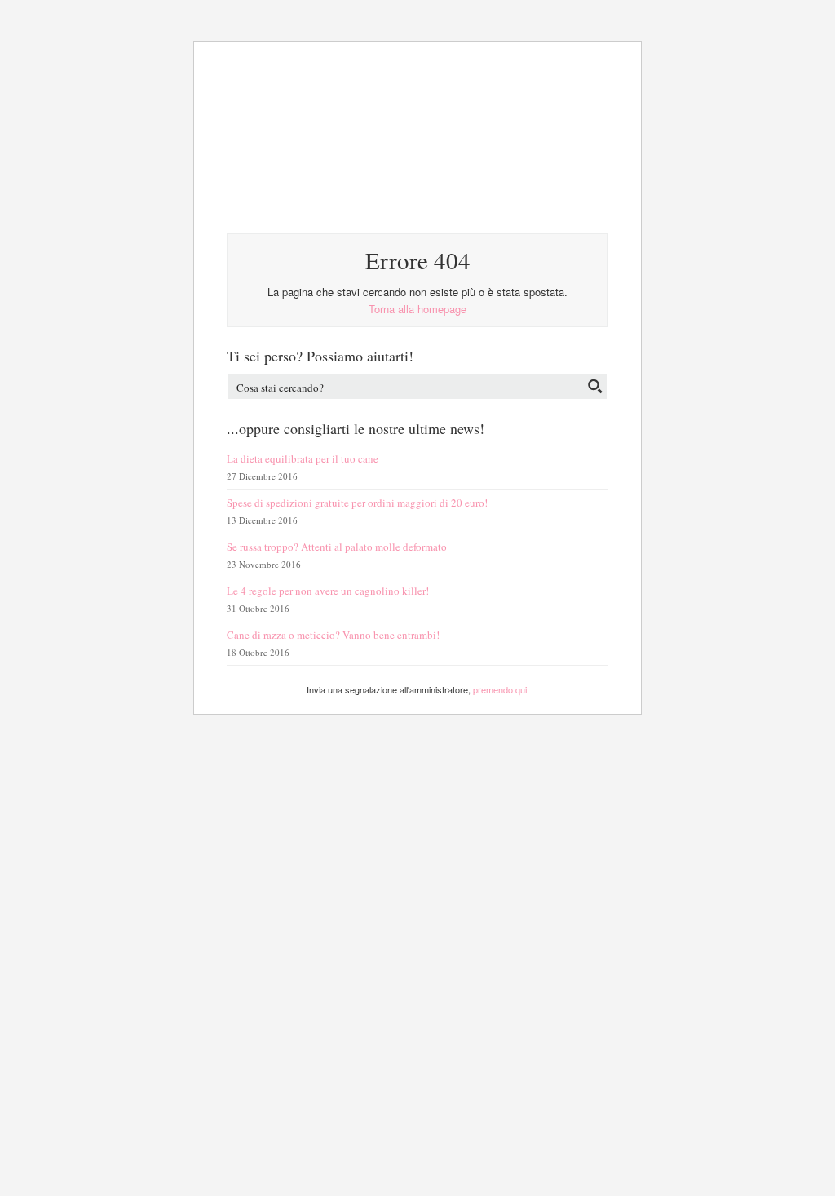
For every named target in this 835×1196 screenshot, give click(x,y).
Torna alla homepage (417, 309)
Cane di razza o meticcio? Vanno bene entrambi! (333, 634)
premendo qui (500, 689)
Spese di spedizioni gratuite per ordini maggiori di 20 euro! (357, 502)
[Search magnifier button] (594, 386)
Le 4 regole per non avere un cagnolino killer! (328, 590)
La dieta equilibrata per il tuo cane (302, 458)
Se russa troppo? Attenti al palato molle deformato (337, 546)
